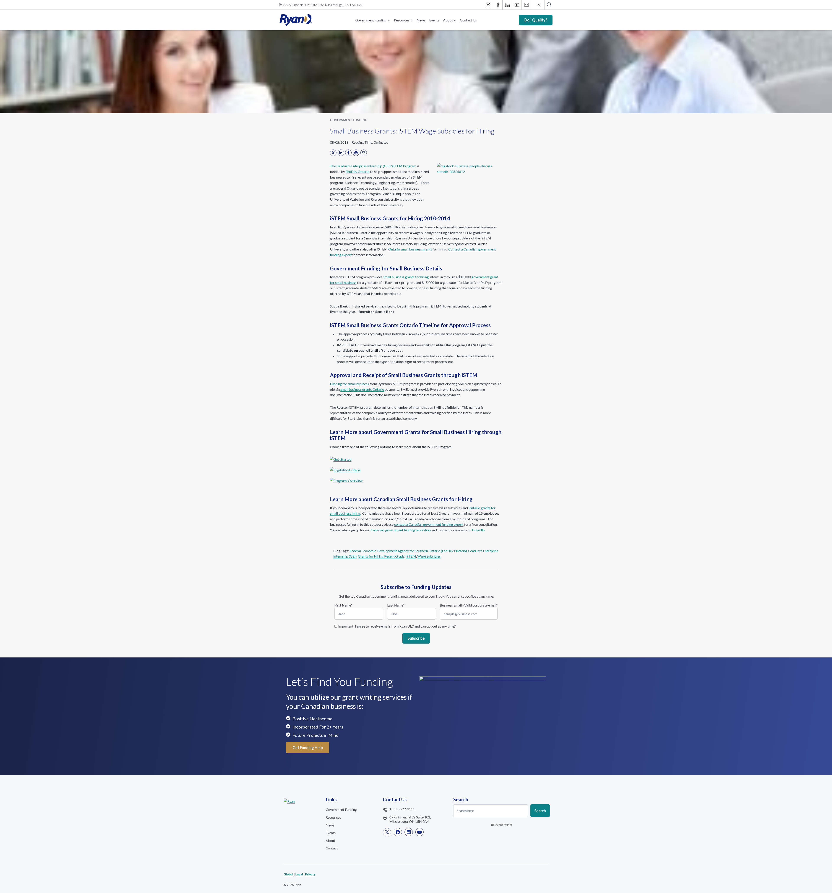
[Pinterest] (356, 153)
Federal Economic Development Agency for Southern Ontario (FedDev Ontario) (408, 551)
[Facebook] (498, 5)
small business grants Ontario (362, 389)
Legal (299, 874)
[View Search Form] (549, 5)
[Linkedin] (507, 5)
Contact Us (468, 20)
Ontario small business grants (410, 249)
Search (540, 810)
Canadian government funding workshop (401, 530)
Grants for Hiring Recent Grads (381, 556)
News (421, 20)
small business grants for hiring (406, 277)
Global (288, 874)
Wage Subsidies (429, 556)
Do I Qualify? (535, 20)
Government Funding (348, 120)
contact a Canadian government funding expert (428, 524)
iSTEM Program (404, 166)
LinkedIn (478, 530)
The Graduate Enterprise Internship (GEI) (360, 166)
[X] (488, 5)
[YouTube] (517, 5)
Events (434, 20)
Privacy (310, 874)
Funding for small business (349, 384)
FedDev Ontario (357, 171)
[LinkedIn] (341, 153)
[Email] (526, 5)
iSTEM (411, 556)
